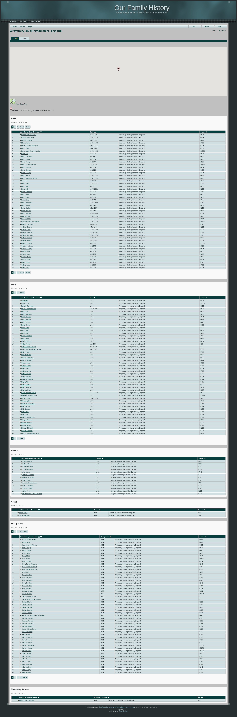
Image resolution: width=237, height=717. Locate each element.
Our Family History (141, 7)
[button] (118, 69)
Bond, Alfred (25, 148)
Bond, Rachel (25, 205)
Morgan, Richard (27, 428)
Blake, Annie (25, 143)
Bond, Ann (24, 154)
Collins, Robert (26, 240)
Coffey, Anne (25, 344)
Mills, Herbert (25, 406)
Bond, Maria (25, 194)
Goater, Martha (26, 257)
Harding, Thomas (27, 618)
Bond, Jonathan (26, 192)
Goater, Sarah (26, 366)
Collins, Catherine (27, 224)
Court (96, 510)
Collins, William (26, 243)
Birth (92, 132)
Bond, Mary (25, 197)
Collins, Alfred (26, 464)
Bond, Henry (25, 175)
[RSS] (81, 708)
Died (92, 298)
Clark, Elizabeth (26, 341)
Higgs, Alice (25, 382)
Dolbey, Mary (25, 352)
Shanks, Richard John (29, 483)
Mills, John (25, 412)
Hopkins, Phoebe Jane (29, 395)
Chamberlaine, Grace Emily (30, 221)
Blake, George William (28, 309)
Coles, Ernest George (28, 347)
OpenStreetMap (21, 104)
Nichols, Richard (26, 431)
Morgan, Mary (26, 425)
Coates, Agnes (27, 461)
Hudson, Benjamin (28, 645)
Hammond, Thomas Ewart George (33, 615)
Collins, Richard (26, 238)
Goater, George (26, 249)
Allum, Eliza (25, 303)
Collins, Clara (25, 230)
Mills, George (26, 670)
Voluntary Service (100, 697)
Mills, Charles (26, 662)
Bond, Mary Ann (26, 203)
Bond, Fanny (25, 159)
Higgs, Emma (25, 385)
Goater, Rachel (26, 259)
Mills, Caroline (26, 656)
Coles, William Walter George (31, 349)
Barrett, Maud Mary (27, 137)
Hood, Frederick (27, 467)
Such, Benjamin (24, 515)
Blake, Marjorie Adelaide (29, 146)
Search (22, 26)
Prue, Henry (26, 480)
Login (30, 26)
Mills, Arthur (26, 472)
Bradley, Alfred (26, 216)
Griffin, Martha (26, 371)
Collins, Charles (26, 227)
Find (193, 26)
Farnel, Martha (26, 355)
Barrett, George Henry (29, 539)
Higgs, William (26, 390)
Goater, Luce (25, 251)
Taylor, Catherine (27, 486)
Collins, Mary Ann (27, 235)
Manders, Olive (26, 401)
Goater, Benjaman (27, 246)
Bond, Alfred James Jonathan (31, 151)
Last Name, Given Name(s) (30, 132)
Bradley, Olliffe (26, 219)
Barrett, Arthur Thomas (28, 135)
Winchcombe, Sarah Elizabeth (32, 494)
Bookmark (222, 31)
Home (15, 26)
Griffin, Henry (25, 262)
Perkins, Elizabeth (28, 475)
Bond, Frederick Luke (28, 165)
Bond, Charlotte (26, 156)
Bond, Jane (25, 181)
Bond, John (25, 186)
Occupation (104, 537)
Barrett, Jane (26, 542)
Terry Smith (123, 711)
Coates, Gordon (27, 594)
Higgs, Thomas (26, 387)
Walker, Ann (26, 491)
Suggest (25, 38)
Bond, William (26, 211)
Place (16, 38)
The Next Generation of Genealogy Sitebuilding (116, 707)
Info (219, 26)
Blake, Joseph (26, 548)
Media (207, 26)
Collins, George (26, 232)
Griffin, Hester (25, 265)
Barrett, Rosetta (26, 140)
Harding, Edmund (27, 379)
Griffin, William (26, 374)
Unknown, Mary (27, 488)
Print (213, 31)
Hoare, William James (28, 393)
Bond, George (26, 167)
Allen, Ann (24, 300)
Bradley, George (27, 591)
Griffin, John (25, 268)
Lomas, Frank (25, 398)
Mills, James (25, 409)
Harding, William (27, 626)
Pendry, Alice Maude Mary (30, 433)
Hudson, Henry (27, 648)
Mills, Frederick (27, 664)
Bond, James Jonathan (29, 178)
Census (98, 458)
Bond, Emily (26, 558)
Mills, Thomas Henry (28, 417)
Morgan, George (26, 420)
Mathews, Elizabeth (27, 404)
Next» (28, 127)
